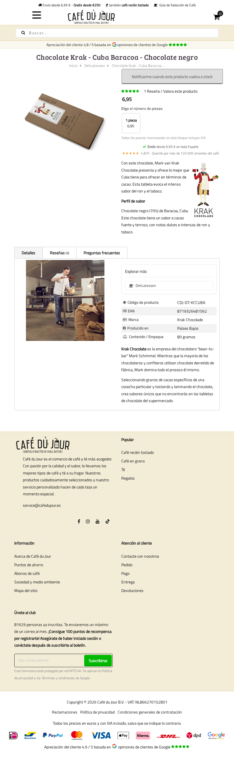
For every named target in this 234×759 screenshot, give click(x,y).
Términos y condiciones (58, 678)
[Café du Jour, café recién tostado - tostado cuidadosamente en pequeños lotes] (117, 16)
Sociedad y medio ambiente (37, 582)
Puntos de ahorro (28, 565)
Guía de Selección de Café (177, 5)
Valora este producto (180, 91)
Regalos (128, 478)
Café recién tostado (137, 452)
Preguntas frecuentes (102, 253)
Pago (125, 573)
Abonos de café (27, 573)
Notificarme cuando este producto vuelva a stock (172, 76)
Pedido (126, 565)
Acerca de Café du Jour (32, 556)
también (128, 5)
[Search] (23, 32)
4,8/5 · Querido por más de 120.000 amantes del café (170, 153)
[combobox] (117, 32)
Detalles (28, 253)
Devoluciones (132, 590)
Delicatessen (94, 65)
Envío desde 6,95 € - (71, 5)
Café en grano (133, 461)
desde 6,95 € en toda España (173, 146)
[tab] (28, 252)
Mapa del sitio (25, 590)
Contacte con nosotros (140, 556)
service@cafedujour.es (42, 505)
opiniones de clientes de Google (143, 44)
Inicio (73, 65)
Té (123, 469)
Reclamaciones (64, 712)
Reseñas (59, 253)
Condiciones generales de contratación (150, 712)
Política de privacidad (97, 712)
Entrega (128, 582)
